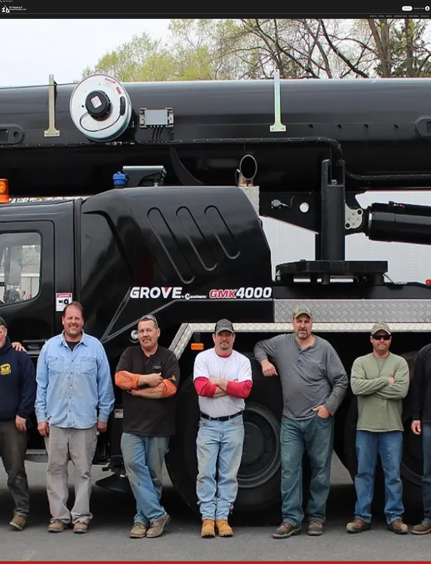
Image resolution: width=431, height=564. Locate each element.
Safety (381, 16)
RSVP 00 (407, 8)
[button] (421, 8)
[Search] (428, 282)
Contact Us (425, 16)
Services (389, 16)
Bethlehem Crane (400, 16)
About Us (373, 16)
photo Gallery (414, 16)
